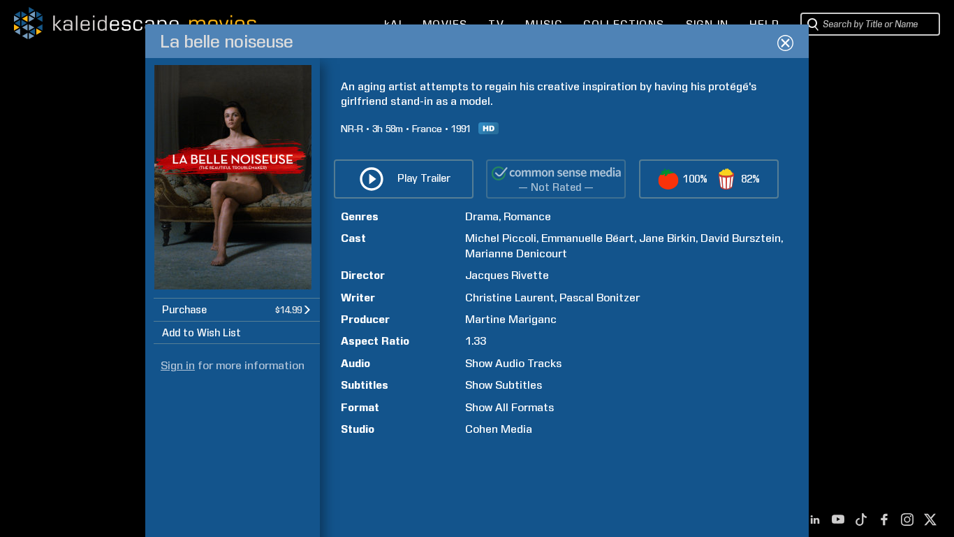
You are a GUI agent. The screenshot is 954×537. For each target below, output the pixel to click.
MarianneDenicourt (516, 253)
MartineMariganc (511, 319)
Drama (482, 216)
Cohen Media (498, 429)
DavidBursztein (740, 238)
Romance (527, 216)
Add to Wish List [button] (201, 333)
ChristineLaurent (510, 297)
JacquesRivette (507, 275)
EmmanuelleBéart (587, 238)
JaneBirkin (667, 238)
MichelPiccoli (500, 238)
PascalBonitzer (599, 297)
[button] (237, 309)
